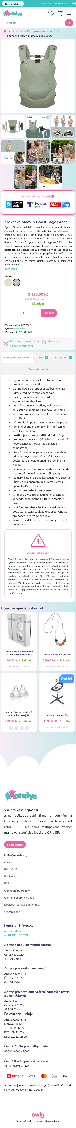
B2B (7, 883)
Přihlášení (46, 3)
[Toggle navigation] (69, 13)
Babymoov (19, 328)
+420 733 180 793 (16, 935)
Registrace (61, 3)
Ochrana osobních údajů (19, 898)
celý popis (11, 269)
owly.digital (53, 1121)
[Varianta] (8, 282)
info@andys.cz (13, 931)
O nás (8, 862)
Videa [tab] (42, 357)
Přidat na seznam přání (24, 341)
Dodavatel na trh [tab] (38, 369)
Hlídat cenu (54, 341)
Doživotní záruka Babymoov (21, 905)
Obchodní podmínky (17, 891)
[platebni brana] (38, 1076)
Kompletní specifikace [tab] (17, 357)
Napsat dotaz (13, 4)
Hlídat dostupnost (21, 346)
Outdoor (17, 31)
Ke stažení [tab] (63, 357)
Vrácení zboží (12, 912)
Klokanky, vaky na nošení (43, 31)
